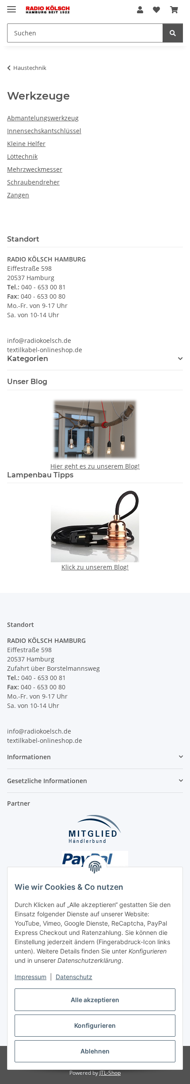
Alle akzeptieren (95, 999)
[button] (140, 10)
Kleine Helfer (26, 143)
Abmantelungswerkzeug (43, 118)
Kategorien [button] (27, 358)
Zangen (18, 195)
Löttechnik (22, 156)
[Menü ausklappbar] (11, 5)
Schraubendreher (33, 182)
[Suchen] (173, 32)
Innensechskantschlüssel (44, 131)
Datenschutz (74, 976)
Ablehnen (95, 1051)
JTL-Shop (110, 1072)
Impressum (30, 976)
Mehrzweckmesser (34, 169)
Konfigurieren (95, 1025)
